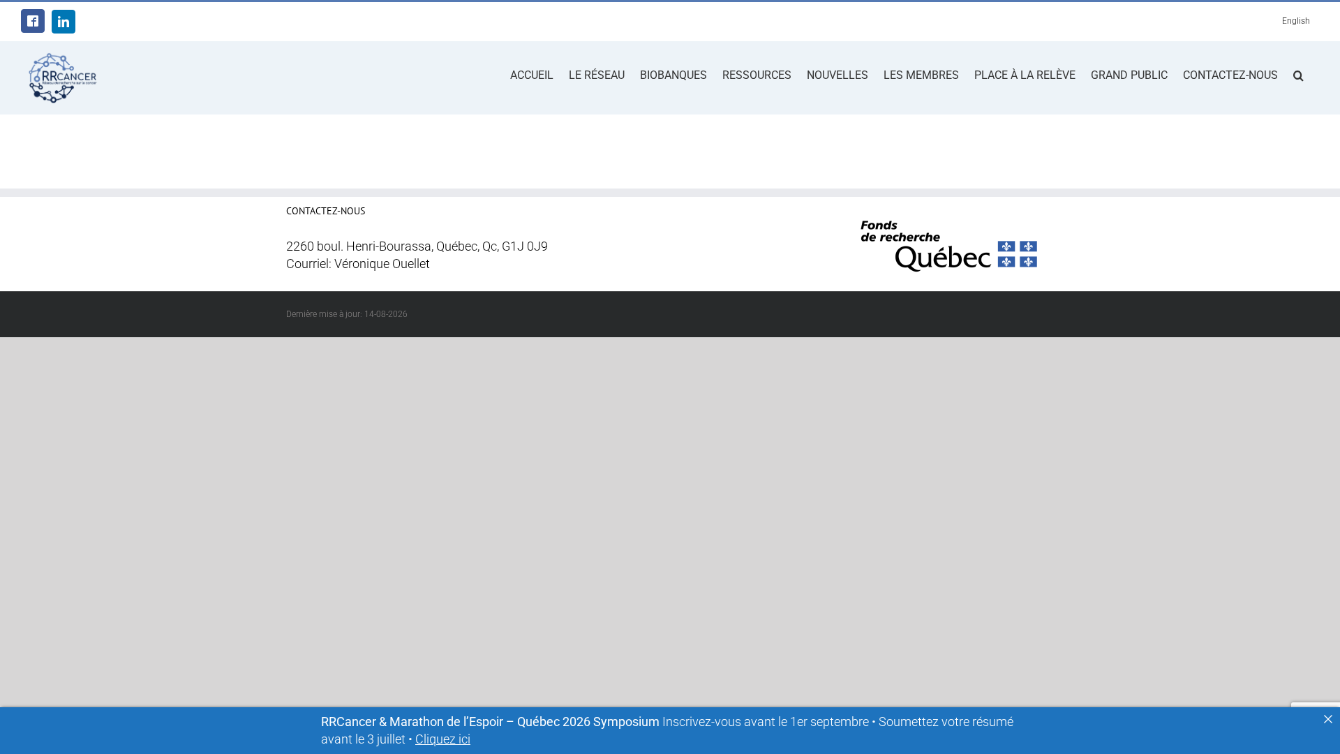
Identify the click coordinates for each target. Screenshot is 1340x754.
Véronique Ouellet (382, 264)
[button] (1298, 74)
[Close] (1328, 719)
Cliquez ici (442, 739)
